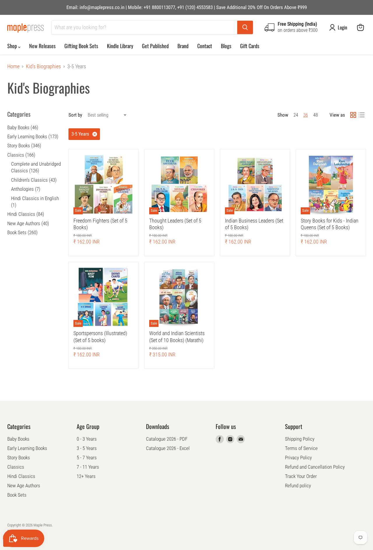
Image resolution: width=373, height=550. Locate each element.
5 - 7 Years (87, 457)
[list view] (361, 115)
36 (305, 115)
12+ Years (86, 476)
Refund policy (298, 485)
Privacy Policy (298, 457)
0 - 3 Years (87, 439)
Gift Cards (249, 46)
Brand (183, 46)
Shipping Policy (299, 439)
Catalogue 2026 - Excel (168, 448)
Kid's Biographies (43, 66)
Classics (15, 467)
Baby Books (18, 439)
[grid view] (353, 115)
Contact (204, 46)
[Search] (245, 27)
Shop (12, 46)
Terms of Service (301, 448)
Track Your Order (301, 476)
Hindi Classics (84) (25, 214)
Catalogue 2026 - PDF (166, 439)
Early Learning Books (27, 448)
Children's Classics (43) (34, 180)
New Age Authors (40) (28, 223)
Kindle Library (120, 46)
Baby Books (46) (22, 127)
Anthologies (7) (25, 189)
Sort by (75, 115)
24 (295, 115)
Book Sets (17, 495)
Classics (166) (21, 155)
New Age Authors (23, 485)
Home (13, 66)
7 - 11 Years (88, 467)
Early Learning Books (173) (32, 136)
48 (315, 115)
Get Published (155, 46)
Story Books (18, 457)
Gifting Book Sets (81, 46)
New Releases (42, 46)
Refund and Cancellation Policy (315, 467)
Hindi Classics (21, 476)
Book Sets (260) (22, 232)
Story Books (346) (24, 145)
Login (342, 27)
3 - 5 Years (87, 448)
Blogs (226, 46)
